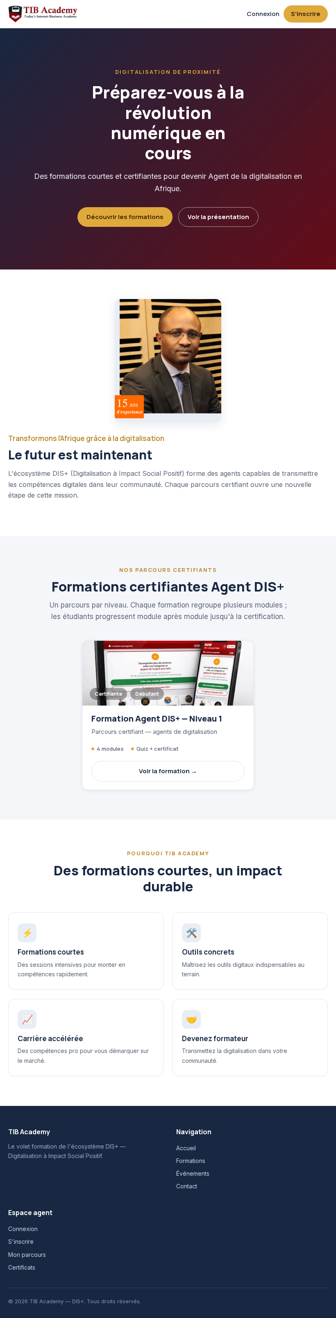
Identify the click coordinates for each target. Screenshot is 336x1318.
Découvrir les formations (124, 216)
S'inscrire (305, 13)
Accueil (186, 1147)
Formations (190, 1160)
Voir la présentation (218, 216)
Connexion (263, 13)
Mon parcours (27, 1254)
